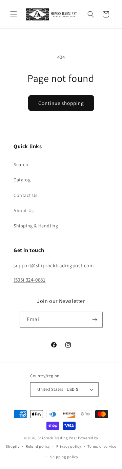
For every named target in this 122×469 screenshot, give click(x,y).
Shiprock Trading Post (57, 438)
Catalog (22, 180)
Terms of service (101, 446)
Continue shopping (61, 103)
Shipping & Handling (36, 226)
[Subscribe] (94, 320)
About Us (24, 210)
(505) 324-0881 (29, 279)
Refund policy (38, 446)
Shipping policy (64, 456)
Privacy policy (68, 446)
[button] (13, 14)
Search (21, 164)
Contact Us (26, 195)
